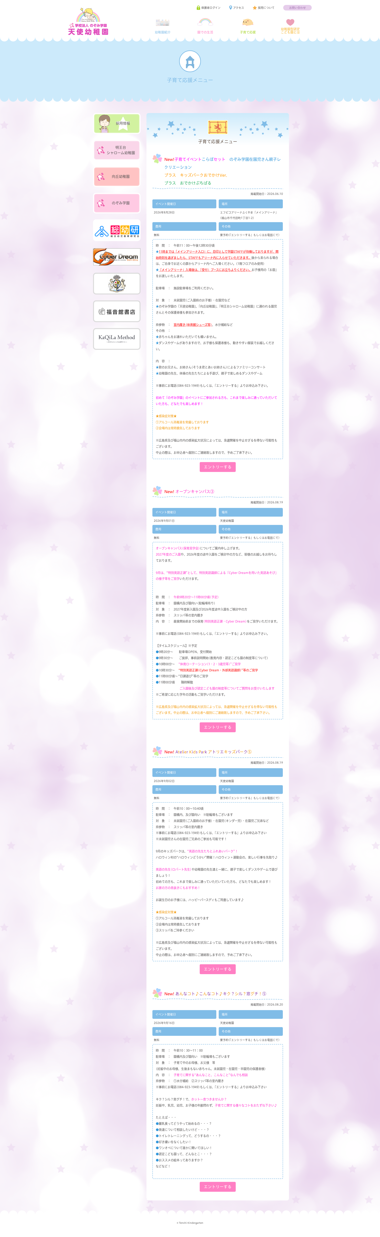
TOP (369, 1230)
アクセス (238, 7)
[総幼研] (117, 230)
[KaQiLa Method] (117, 339)
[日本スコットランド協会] (117, 283)
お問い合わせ (297, 7)
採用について (266, 7)
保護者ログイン (210, 7)
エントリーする (218, 466)
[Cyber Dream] (117, 257)
